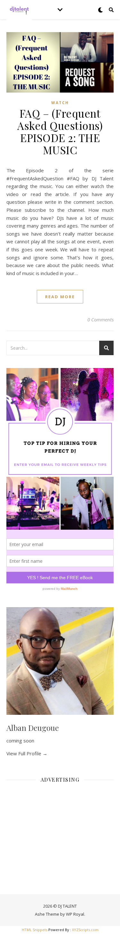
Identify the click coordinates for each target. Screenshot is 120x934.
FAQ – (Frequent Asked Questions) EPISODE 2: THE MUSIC (60, 131)
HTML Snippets (34, 929)
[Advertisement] (60, 828)
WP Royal (75, 914)
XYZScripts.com (85, 929)
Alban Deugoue (32, 728)
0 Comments (100, 319)
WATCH (60, 102)
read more (60, 297)
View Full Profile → (26, 753)
